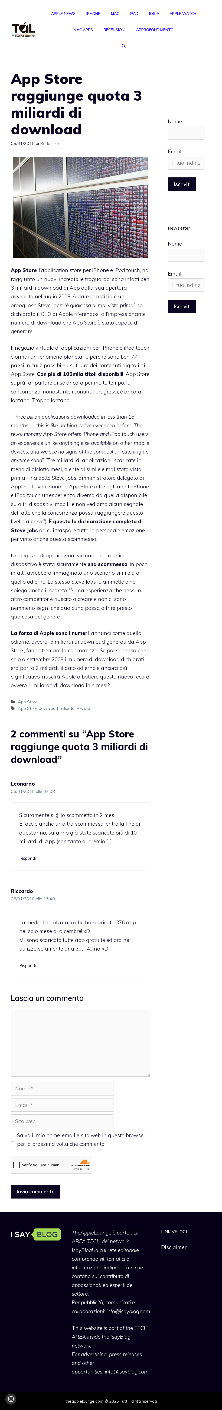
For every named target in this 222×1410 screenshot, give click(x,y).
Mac (115, 13)
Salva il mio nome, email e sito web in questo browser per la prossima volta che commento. (81, 1139)
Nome (175, 121)
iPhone (93, 13)
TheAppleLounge (91, 1232)
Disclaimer (174, 1247)
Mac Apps (83, 29)
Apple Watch (182, 13)
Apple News (63, 13)
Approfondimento (155, 29)
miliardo (67, 708)
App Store (28, 701)
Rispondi (27, 858)
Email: (175, 151)
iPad (134, 13)
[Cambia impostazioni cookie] (10, 1399)
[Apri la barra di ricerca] (123, 46)
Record (83, 708)
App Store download (38, 708)
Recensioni (114, 29)
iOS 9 (154, 13)
